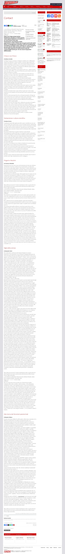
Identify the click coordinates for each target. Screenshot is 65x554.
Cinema (15, 6)
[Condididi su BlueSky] (6, 26)
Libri (9, 6)
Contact (33, 12)
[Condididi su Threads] (8, 26)
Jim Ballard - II (41, 135)
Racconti (38, 6)
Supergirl (23, 8)
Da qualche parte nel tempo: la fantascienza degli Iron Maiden (55, 29)
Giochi (32, 6)
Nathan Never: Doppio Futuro (41, 97)
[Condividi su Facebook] (5, 26)
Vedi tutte (59, 51)
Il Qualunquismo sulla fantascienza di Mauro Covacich (55, 24)
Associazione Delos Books (10, 548)
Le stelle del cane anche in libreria (56, 45)
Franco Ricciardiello (43, 8)
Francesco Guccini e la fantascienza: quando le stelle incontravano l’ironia (56, 34)
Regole (51, 547)
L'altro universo (41, 14)
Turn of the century (40, 84)
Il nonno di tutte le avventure (41, 92)
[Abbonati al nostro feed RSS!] (59, 16)
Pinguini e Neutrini (30, 34)
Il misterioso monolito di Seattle (40, 113)
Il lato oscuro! (40, 128)
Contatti (59, 547)
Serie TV (22, 6)
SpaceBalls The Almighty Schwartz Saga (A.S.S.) (54, 55)
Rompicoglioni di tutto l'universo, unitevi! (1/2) (41, 123)
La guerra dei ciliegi (40, 21)
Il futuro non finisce (30, 29)
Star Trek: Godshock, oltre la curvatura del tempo (56, 40)
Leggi (54, 26)
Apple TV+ (20, 8)
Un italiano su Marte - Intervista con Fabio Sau (41, 61)
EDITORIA (53, 43)
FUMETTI (53, 38)
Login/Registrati (58, 4)
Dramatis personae (40, 118)
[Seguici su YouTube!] (55, 16)
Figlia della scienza (30, 36)
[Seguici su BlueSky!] (52, 16)
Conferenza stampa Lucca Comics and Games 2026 (53, 60)
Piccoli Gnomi (8, 537)
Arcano (39, 100)
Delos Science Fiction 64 (41, 72)
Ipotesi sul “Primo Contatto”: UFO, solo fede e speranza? (41, 39)
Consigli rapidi (41, 17)
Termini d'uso (43, 547)
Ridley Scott (49, 8)
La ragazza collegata (40, 29)
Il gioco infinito (19, 537)
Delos (49, 6)
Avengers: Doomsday (55, 8)
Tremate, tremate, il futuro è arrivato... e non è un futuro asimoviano (41, 78)
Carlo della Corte (41, 138)
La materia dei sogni (41, 25)
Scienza (27, 6)
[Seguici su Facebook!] (48, 16)
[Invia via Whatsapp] (10, 26)
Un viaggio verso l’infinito (41, 46)
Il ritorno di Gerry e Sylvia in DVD (41, 105)
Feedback (40, 88)
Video (44, 6)
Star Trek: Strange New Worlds (34, 8)
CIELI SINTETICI (7, 534)
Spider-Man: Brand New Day (14, 8)
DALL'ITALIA (53, 22)
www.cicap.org (21, 496)
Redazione (55, 547)
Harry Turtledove (41, 131)
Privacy (47, 547)
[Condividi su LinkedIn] (12, 26)
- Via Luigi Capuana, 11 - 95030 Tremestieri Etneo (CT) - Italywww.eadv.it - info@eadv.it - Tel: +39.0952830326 (21, 551)
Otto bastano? (41, 55)
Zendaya (27, 8)
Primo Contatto (41, 51)
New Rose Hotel (31, 537)
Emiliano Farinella (17, 26)
